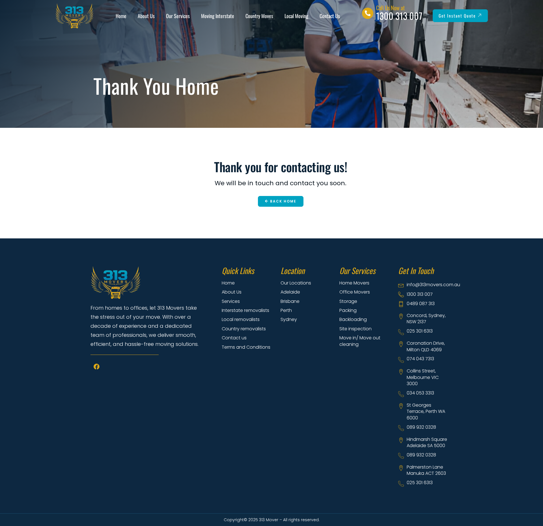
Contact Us (330, 16)
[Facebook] (96, 367)
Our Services (178, 16)
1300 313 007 (399, 15)
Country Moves (259, 16)
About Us (146, 16)
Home (121, 16)
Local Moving (296, 16)
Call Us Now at (390, 7)
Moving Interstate (217, 16)
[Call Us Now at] (367, 13)
